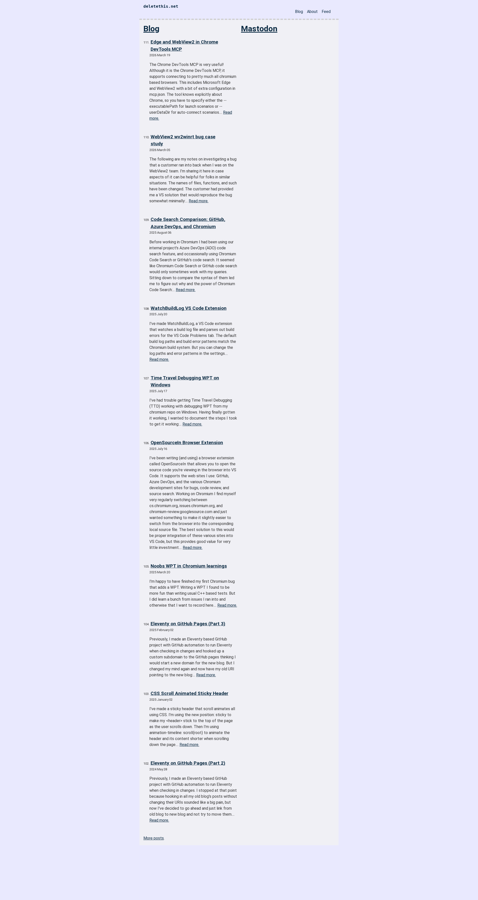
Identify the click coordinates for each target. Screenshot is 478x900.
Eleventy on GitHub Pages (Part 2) (188, 763)
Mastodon (259, 28)
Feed (326, 11)
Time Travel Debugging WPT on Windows (185, 381)
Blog (299, 11)
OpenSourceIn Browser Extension (187, 442)
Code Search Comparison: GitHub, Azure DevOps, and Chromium (188, 222)
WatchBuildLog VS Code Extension (189, 308)
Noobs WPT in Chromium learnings (189, 566)
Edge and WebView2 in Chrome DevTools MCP (184, 45)
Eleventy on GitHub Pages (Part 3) (188, 624)
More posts (153, 838)
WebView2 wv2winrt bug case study (183, 140)
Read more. (198, 201)
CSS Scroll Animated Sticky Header (189, 693)
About (312, 11)
